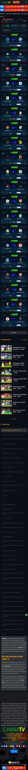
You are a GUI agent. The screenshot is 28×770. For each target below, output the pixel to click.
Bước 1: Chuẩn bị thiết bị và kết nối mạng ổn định (13, 583)
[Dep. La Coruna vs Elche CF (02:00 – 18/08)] (6, 411)
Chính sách (19, 734)
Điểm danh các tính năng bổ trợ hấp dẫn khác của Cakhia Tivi (13, 513)
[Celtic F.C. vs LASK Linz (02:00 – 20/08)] (6, 372)
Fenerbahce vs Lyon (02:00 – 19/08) (19, 403)
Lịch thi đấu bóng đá (6, 518)
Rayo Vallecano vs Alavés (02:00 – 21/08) (18, 356)
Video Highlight (6, 339)
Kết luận (4, 634)
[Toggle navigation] (26, 2)
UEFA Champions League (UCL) (9, 504)
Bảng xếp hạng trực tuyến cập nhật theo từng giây (13, 522)
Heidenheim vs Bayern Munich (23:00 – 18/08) (20, 395)
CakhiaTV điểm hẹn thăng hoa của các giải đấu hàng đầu (14, 486)
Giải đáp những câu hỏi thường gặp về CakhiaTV (13, 606)
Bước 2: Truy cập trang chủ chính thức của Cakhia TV (14, 587)
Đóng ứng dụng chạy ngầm (8, 555)
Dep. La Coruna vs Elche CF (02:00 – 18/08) (19, 411)
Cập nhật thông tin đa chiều (8, 453)
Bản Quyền (17, 736)
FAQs (14, 740)
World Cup (4, 495)
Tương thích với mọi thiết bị (8, 481)
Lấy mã (14, 751)
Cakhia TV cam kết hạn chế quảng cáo (10, 458)
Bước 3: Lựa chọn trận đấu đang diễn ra (11, 592)
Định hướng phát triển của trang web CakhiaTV (12, 434)
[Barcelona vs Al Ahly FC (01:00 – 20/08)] (6, 379)
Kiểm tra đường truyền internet (9, 550)
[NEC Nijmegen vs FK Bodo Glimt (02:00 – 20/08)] (6, 364)
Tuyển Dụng (22, 738)
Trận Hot (15, 25)
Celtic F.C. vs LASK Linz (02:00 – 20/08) (20, 372)
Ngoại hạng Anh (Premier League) (9, 490)
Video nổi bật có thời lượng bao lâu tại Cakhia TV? (13, 629)
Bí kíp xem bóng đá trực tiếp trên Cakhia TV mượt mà (13, 546)
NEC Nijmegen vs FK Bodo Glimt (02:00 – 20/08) (18, 364)
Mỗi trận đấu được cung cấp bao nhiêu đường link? (13, 611)
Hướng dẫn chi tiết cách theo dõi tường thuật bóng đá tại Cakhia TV (13, 578)
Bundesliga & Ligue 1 (7, 509)
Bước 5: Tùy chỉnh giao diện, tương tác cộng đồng (13, 601)
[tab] (2, 21)
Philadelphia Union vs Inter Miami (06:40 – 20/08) (19, 348)
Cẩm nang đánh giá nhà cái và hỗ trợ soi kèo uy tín (13, 462)
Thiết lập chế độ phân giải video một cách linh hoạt (13, 564)
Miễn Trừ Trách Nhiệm (9, 738)
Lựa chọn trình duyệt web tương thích (10, 560)
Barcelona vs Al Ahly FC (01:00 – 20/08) (20, 379)
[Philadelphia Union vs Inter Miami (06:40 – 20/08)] (6, 348)
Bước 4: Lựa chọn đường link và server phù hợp (12, 597)
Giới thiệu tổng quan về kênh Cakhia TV (11, 430)
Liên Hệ (9, 736)
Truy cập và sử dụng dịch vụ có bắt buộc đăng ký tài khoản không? (13, 615)
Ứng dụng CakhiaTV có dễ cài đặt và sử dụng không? (14, 620)
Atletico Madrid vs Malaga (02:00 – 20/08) (19, 387)
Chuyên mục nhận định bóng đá (9, 532)
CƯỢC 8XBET (16, 2)
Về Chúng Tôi (9, 734)
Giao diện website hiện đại (8, 467)
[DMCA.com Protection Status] (14, 762)
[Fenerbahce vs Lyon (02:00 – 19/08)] (6, 403)
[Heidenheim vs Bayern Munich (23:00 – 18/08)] (6, 395)
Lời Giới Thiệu (5, 424)
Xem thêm (13, 332)
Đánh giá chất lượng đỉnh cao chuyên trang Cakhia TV (13, 439)
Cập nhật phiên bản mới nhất (8, 569)
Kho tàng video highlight (7, 536)
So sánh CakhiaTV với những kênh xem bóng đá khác (12, 541)
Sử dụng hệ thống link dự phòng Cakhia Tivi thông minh (13, 574)
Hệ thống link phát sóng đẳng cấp (10, 444)
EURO (3, 499)
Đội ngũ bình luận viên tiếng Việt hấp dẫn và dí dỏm (13, 448)
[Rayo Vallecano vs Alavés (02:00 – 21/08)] (6, 356)
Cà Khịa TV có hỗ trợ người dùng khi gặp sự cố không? (12, 625)
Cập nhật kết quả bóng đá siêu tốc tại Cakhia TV (12, 527)
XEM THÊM (23, 339)
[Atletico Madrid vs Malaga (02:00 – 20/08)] (6, 387)
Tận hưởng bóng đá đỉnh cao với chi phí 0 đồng (12, 472)
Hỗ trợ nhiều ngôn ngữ (7, 476)
